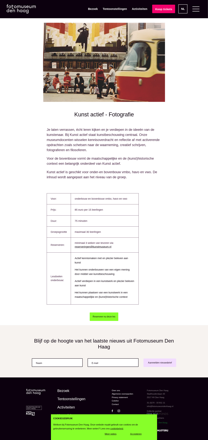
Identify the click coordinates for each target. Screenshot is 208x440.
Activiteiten (139, 8)
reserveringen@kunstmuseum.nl (93, 246)
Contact (115, 404)
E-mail (95, 363)
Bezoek (93, 8)
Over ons (116, 390)
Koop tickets (163, 9)
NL (183, 8)
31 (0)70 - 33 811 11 (156, 403)
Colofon (115, 401)
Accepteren (136, 434)
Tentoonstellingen (115, 8)
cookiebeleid (116, 428)
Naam (39, 363)
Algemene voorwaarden (122, 394)
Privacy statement (120, 397)
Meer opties (110, 434)
